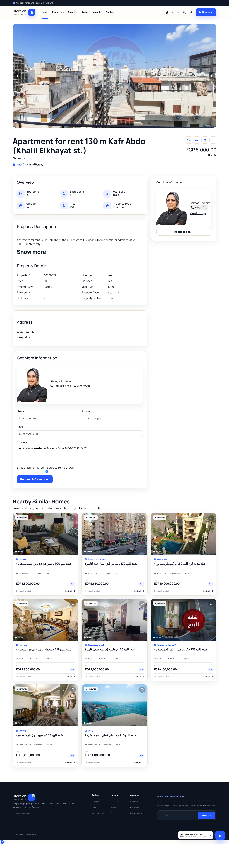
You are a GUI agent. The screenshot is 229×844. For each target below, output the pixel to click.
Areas (85, 12)
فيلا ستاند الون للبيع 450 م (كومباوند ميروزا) (179, 564)
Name (20, 411)
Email (20, 427)
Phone (86, 411)
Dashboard (134, 801)
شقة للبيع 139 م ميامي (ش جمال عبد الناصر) (111, 564)
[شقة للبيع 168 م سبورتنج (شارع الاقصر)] (45, 705)
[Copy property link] (196, 140)
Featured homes (98, 813)
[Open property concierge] (220, 835)
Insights (97, 12)
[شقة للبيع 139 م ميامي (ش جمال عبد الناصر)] (114, 534)
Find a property (136, 813)
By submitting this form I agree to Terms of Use (45, 467)
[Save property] (188, 140)
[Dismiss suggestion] (210, 835)
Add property (135, 807)
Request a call (62, 386)
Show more (31, 252)
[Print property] (212, 140)
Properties (58, 12)
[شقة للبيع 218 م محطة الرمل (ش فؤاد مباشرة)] (45, 620)
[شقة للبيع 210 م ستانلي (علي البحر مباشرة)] (114, 705)
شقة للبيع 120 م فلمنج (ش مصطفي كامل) (110, 649)
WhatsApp (83, 386)
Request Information (34, 479)
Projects (72, 12)
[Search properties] (166, 12)
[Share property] (204, 140)
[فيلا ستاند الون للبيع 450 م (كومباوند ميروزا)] (183, 534)
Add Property (205, 12)
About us (114, 801)
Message (22, 442)
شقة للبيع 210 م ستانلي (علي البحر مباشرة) (110, 735)
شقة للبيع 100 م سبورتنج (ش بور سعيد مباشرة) (43, 564)
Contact (110, 12)
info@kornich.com (23, 813)
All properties (97, 801)
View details (68, 591)
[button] (187, 12)
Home (45, 12)
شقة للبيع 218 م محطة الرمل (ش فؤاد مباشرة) (43, 649)
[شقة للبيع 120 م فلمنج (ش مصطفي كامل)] (114, 620)
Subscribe (205, 815)
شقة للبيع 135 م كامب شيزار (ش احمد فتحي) (180, 649)
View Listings (198, 213)
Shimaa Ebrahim (60, 381)
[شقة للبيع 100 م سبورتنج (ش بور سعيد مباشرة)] (45, 534)
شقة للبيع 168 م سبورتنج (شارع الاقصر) (39, 735)
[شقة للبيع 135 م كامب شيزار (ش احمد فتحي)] (183, 620)
